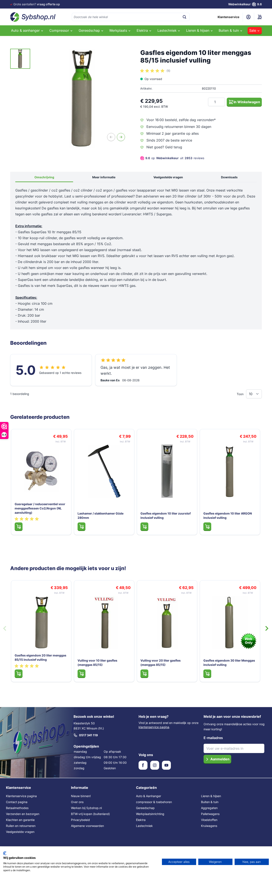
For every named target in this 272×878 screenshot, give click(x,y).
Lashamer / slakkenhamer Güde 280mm (100, 515)
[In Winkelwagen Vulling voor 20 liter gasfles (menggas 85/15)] (144, 673)
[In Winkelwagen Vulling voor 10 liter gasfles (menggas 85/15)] (81, 673)
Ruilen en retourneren (20, 826)
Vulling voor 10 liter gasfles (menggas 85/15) (97, 662)
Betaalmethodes (17, 808)
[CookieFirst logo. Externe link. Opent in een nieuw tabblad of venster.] (4, 853)
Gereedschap (145, 808)
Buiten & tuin (209, 802)
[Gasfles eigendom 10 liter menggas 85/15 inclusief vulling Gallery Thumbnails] (20, 59)
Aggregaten (209, 808)
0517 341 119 (88, 735)
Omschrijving (44, 177)
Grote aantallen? (36, 4)
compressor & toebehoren (154, 802)
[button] (155, 70)
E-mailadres (213, 738)
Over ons (77, 802)
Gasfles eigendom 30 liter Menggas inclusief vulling (229, 662)
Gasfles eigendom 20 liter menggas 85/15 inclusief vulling (40, 657)
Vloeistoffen (209, 820)
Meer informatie (103, 177)
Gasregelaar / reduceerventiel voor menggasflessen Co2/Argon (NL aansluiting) (40, 508)
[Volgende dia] (266, 628)
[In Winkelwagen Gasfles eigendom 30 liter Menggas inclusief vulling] (207, 673)
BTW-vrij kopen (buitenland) (90, 814)
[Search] (184, 17)
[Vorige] (111, 137)
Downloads (229, 177)
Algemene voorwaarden (87, 826)
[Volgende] (121, 137)
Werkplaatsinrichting (150, 814)
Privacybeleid (80, 820)
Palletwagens (210, 814)
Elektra (141, 820)
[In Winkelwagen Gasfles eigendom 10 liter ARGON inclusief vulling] (207, 526)
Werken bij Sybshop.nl (86, 808)
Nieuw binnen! (81, 796)
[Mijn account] (248, 17)
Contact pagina (16, 802)
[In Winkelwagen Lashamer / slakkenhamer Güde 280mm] (81, 526)
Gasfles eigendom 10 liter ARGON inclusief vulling (227, 515)
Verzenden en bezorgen (22, 814)
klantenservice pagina (154, 727)
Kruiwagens (209, 826)
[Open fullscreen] (82, 98)
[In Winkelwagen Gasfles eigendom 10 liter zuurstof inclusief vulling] (144, 526)
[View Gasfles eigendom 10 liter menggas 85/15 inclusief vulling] (20, 59)
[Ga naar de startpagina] (33, 17)
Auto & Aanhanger (148, 796)
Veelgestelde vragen (168, 177)
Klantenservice (228, 17)
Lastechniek (144, 826)
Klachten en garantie (20, 820)
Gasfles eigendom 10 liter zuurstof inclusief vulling (165, 515)
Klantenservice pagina (21, 796)
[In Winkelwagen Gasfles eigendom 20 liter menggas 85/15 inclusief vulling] (19, 673)
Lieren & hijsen (211, 796)
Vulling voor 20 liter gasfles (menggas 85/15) (160, 662)
